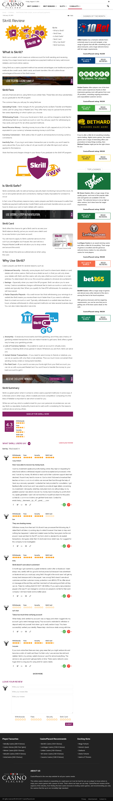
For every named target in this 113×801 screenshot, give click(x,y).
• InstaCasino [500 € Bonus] (12, 757)
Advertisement (92, 799)
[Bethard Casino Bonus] (94, 123)
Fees (32, 717)
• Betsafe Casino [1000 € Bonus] (14, 754)
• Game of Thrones (84, 757)
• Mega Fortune (83, 744)
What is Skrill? (58, 31)
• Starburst (81, 750)
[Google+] (109, 1)
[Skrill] (25, 36)
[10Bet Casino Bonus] (94, 28)
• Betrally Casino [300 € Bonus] (13, 744)
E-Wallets (74, 6)
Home (4, 12)
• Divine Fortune (83, 754)
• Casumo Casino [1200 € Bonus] (52, 757)
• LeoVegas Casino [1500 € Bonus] (52, 747)
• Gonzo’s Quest (83, 747)
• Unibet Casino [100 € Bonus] (50, 750)
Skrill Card (57, 39)
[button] (108, 6)
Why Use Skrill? (59, 42)
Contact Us (102, 799)
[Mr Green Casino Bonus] (94, 181)
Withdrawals (20, 717)
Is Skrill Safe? (58, 36)
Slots (62, 6)
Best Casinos (32, 6)
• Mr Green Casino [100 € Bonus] (51, 754)
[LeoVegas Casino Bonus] (94, 231)
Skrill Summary (59, 45)
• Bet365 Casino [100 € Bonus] (51, 744)
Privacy (84, 799)
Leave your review (66, 443)
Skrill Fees (57, 33)
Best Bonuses (49, 6)
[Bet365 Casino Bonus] (94, 278)
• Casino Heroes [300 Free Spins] (14, 747)
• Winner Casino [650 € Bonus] (13, 750)
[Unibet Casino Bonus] (94, 75)
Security (49, 717)
